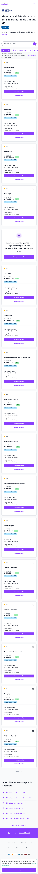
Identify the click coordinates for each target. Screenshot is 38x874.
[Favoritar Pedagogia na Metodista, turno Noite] (33, 689)
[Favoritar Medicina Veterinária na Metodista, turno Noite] (33, 436)
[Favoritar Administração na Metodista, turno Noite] (33, 63)
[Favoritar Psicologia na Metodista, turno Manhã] (33, 189)
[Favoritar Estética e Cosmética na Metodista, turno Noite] (33, 731)
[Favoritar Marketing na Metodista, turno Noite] (33, 105)
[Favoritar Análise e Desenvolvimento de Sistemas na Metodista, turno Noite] (33, 352)
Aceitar (19, 870)
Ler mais (4, 34)
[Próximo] (28, 771)
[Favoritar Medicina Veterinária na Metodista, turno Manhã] (33, 394)
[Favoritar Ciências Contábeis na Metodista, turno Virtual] (33, 605)
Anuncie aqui (26, 848)
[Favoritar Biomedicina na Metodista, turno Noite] (33, 147)
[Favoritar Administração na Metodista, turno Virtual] (33, 521)
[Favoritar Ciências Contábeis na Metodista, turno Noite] (33, 563)
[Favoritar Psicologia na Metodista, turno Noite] (33, 268)
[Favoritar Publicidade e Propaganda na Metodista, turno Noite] (33, 647)
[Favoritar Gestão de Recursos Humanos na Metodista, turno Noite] (33, 479)
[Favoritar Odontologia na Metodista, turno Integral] (33, 310)
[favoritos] (29, 3)
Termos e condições (14, 848)
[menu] (34, 3)
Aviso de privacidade (11, 843)
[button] (19, 44)
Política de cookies (27, 843)
